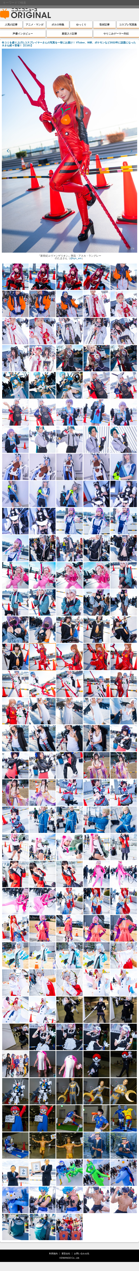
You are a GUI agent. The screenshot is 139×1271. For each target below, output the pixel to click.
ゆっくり (81, 24)
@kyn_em (76, 258)
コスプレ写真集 (128, 24)
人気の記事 (11, 24)
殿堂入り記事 (69, 33)
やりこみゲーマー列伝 (116, 33)
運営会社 (66, 1253)
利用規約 (53, 1253)
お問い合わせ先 (81, 1253)
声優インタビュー (23, 33)
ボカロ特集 (58, 24)
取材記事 (105, 24)
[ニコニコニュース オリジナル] (25, 13)
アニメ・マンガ (34, 24)
